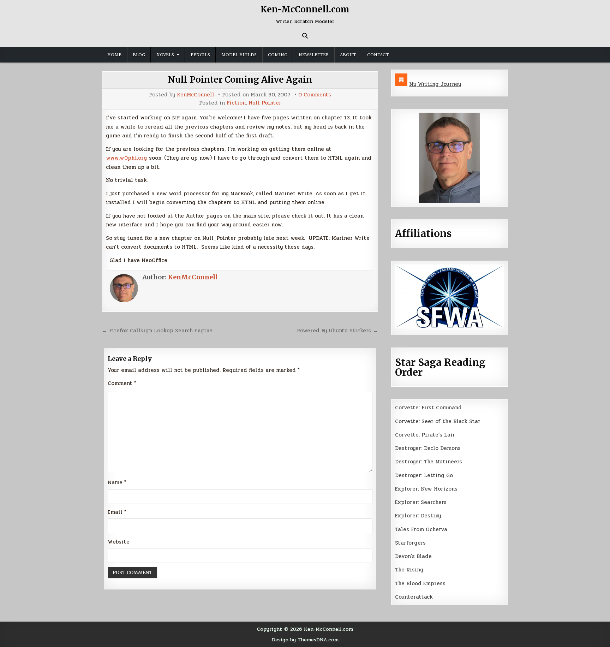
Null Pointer (265, 103)
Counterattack (414, 597)
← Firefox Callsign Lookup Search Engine (157, 330)
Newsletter (314, 55)
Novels (165, 55)
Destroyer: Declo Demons (428, 448)
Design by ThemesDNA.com (305, 639)
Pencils (200, 55)
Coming (277, 55)
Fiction (236, 103)
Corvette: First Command (428, 407)
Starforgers (410, 543)
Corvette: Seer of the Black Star (437, 421)
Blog (139, 55)
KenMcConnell (195, 94)
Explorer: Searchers (421, 502)
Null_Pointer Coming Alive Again (240, 79)
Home (114, 55)
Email (117, 512)
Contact (378, 55)
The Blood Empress (420, 583)
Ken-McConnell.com (305, 9)
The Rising (409, 569)
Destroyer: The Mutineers (428, 461)
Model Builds (239, 55)
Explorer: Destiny (418, 515)
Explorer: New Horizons (426, 489)
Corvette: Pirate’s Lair (425, 435)
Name (117, 482)
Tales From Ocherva (421, 529)
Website (119, 542)
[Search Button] (305, 36)
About (348, 55)
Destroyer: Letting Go (424, 475)
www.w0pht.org (126, 158)
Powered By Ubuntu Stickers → (337, 330)
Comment (122, 383)
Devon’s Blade (413, 556)
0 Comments (314, 94)
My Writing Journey (435, 84)
